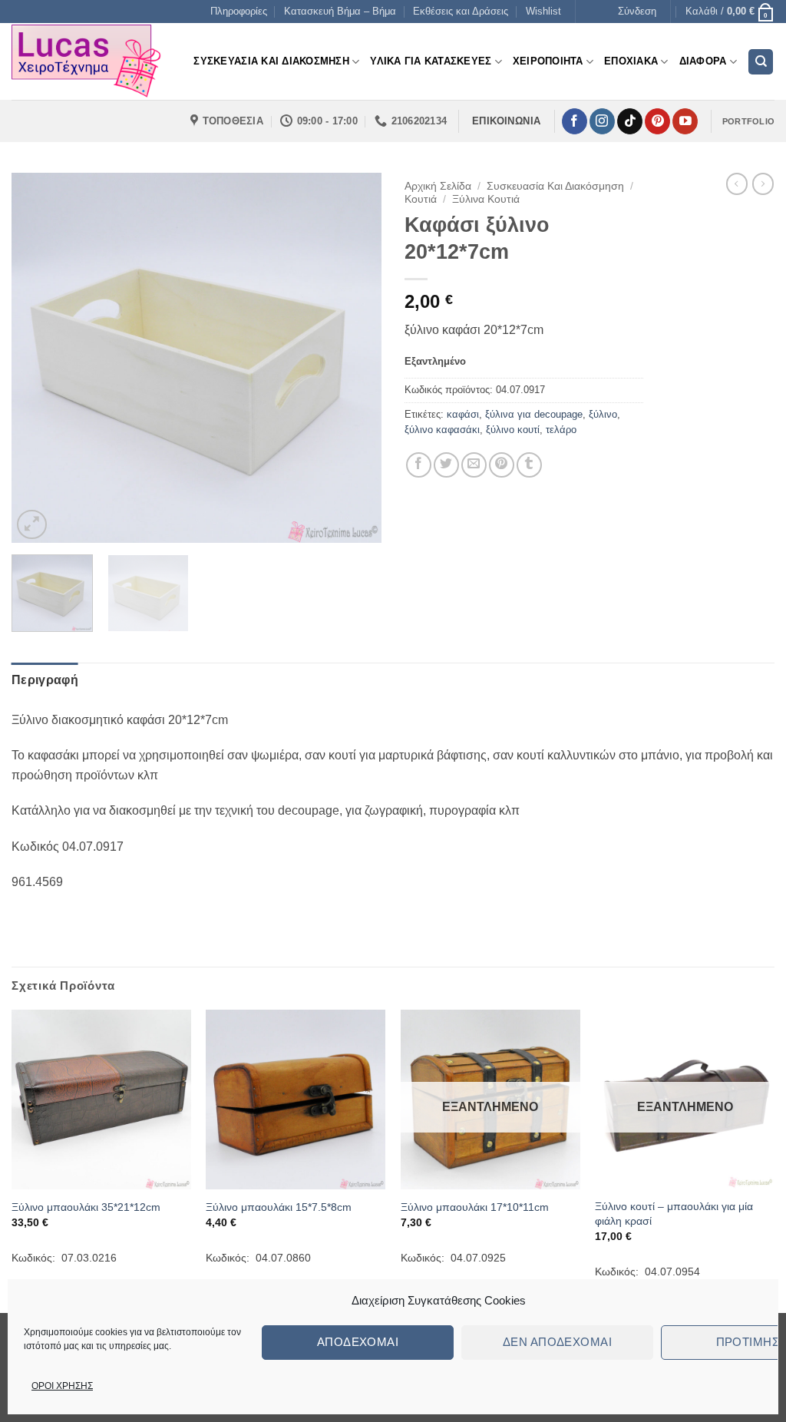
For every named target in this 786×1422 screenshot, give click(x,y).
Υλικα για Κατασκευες (430, 61)
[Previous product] (763, 183)
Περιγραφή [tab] (45, 679)
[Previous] (38, 358)
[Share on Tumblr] (529, 465)
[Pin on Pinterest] (501, 465)
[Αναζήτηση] (760, 61)
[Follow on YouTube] (685, 121)
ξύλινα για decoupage (534, 414)
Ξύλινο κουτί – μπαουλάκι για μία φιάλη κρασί (674, 1213)
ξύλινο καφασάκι (442, 429)
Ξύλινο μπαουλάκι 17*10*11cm (475, 1207)
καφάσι (463, 414)
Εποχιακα (631, 61)
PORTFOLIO (748, 121)
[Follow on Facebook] (574, 121)
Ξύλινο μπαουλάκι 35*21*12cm (86, 1207)
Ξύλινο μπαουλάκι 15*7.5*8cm (279, 1207)
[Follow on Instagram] (602, 121)
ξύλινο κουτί (513, 429)
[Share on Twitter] (446, 465)
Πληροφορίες (238, 11)
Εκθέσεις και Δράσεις (460, 11)
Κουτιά (421, 199)
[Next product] (737, 183)
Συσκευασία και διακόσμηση (555, 186)
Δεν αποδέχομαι (557, 1341)
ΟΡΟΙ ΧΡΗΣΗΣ (62, 1386)
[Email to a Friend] (474, 465)
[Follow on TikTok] (629, 121)
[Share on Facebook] (418, 465)
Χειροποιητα (548, 61)
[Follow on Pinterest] (657, 121)
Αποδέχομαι (358, 1341)
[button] (637, 11)
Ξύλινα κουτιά (486, 199)
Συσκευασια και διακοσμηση (270, 61)
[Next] (354, 358)
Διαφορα (703, 61)
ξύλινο (603, 414)
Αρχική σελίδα (438, 186)
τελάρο (561, 429)
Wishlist (543, 11)
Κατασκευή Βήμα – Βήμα (340, 11)
